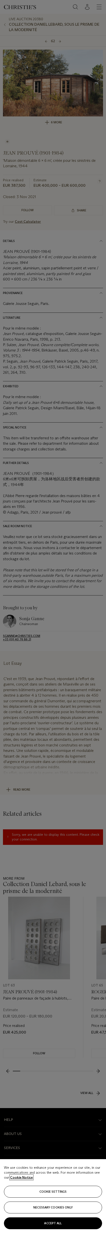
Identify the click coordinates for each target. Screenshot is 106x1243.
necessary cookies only (53, 1207)
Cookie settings (53, 1191)
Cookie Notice (21, 1177)
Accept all (53, 1223)
